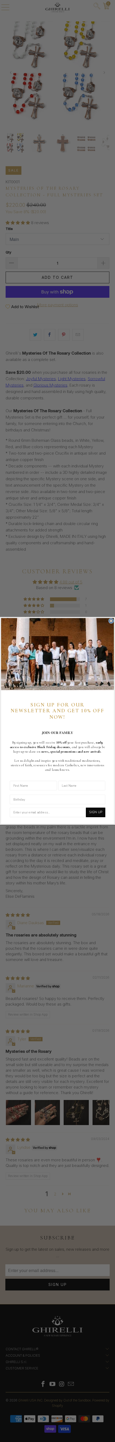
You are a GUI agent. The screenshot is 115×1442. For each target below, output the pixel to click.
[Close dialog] (111, 621)
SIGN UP (95, 813)
